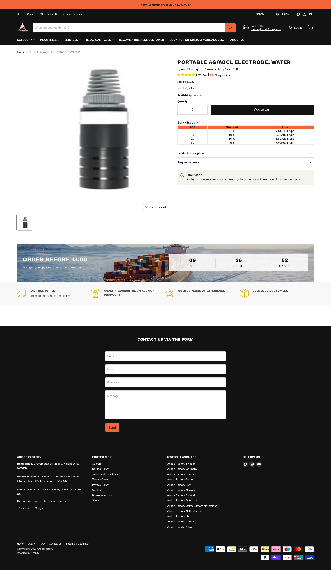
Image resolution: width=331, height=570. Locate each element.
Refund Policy (100, 468)
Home (20, 14)
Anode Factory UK (178, 516)
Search (96, 463)
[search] (230, 27)
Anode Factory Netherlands (184, 511)
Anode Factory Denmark (182, 500)
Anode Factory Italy (179, 484)
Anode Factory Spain (180, 479)
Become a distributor (72, 14)
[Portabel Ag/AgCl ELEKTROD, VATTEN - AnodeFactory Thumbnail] (24, 222)
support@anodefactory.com (266, 29)
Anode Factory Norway (181, 489)
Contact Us (52, 14)
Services (72, 39)
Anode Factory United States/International (192, 505)
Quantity (182, 101)
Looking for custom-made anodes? (197, 39)
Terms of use (100, 479)
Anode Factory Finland (181, 495)
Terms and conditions (105, 474)
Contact (97, 489)
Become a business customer (141, 39)
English (284, 13)
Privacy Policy (100, 484)
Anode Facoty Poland (180, 526)
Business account (102, 495)
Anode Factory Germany (182, 468)
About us (237, 39)
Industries (48, 39)
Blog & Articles (99, 39)
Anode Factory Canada (181, 521)
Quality (30, 14)
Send (112, 427)
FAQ (40, 14)
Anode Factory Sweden (181, 463)
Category (25, 39)
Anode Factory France (180, 474)
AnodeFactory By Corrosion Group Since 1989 (210, 69)
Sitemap (97, 500)
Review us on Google (30, 508)
